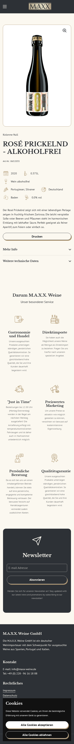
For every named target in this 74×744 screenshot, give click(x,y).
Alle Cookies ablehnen (37, 735)
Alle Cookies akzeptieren (37, 725)
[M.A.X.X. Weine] (40, 6)
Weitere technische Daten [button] (21, 261)
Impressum (9, 690)
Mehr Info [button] (10, 249)
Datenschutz (10, 695)
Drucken (37, 236)
